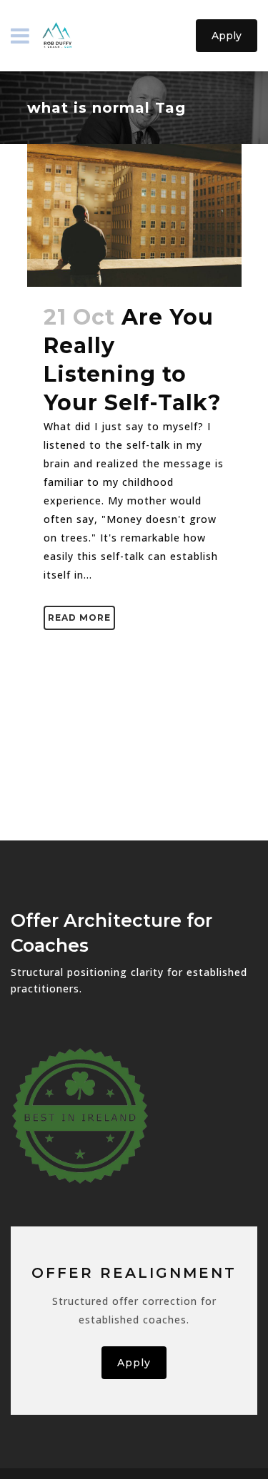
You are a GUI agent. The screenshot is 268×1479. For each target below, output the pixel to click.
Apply (227, 35)
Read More (79, 617)
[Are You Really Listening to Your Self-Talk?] (134, 215)
